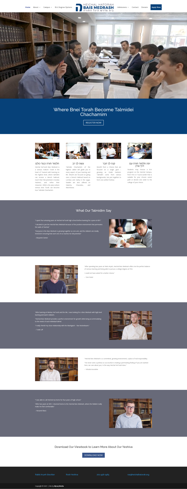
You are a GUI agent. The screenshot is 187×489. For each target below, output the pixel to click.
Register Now (93, 56)
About (35, 7)
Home (27, 7)
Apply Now (156, 7)
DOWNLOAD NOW (93, 455)
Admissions (122, 7)
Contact (135, 7)
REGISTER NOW (93, 122)
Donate (144, 7)
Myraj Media (59, 486)
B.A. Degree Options (63, 7)
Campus (46, 7)
